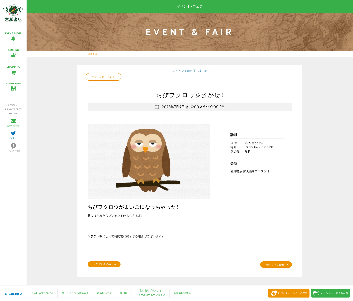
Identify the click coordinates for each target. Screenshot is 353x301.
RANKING (13, 49)
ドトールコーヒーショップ (150, 294)
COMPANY (13, 105)
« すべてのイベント (103, 76)
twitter (13, 138)
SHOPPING (13, 66)
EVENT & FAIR (13, 33)
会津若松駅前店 (182, 293)
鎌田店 (123, 293)
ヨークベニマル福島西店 (75, 293)
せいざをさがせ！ (277, 264)
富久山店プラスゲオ (151, 290)
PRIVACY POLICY (13, 109)
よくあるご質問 (13, 151)
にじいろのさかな (105, 264)
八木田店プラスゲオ (42, 293)
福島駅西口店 (104, 293)
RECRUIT (13, 113)
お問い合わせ (13, 125)
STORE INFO (13, 83)
